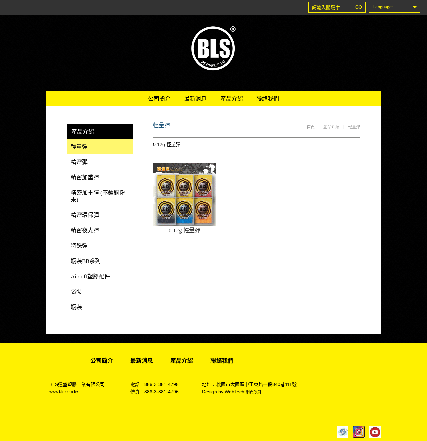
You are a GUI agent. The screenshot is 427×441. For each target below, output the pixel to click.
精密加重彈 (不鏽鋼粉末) (98, 196)
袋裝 (76, 292)
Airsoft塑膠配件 (90, 276)
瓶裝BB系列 (86, 261)
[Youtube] (373, 432)
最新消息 (195, 99)
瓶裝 (76, 307)
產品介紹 (231, 99)
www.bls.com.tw (63, 391)
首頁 (311, 127)
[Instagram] (357, 432)
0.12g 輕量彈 (184, 230)
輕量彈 (354, 127)
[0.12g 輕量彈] (184, 224)
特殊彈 (79, 246)
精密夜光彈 (85, 230)
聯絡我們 (267, 99)
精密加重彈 (85, 177)
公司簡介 (159, 99)
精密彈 (79, 162)
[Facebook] (340, 432)
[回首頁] (213, 48)
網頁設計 (254, 392)
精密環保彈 (85, 215)
